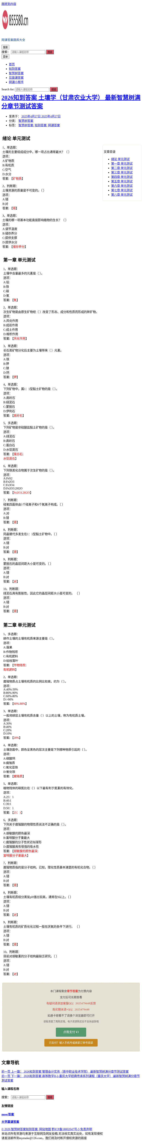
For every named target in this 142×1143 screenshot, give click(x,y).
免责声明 (86, 1129)
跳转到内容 (8, 4)
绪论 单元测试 (120, 159)
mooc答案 (7, 1114)
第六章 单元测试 (122, 185)
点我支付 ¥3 (71, 1032)
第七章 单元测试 (122, 190)
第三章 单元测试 (122, 172)
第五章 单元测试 (122, 181)
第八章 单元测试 (122, 194)
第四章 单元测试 (122, 176)
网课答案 (54, 125)
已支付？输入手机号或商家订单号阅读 (71, 1042)
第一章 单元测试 (122, 163)
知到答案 (41, 125)
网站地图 (45, 1129)
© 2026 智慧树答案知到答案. (19, 1129)
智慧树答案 (25, 120)
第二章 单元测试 (122, 168)
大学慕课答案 (10, 1121)
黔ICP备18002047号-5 (66, 1129)
